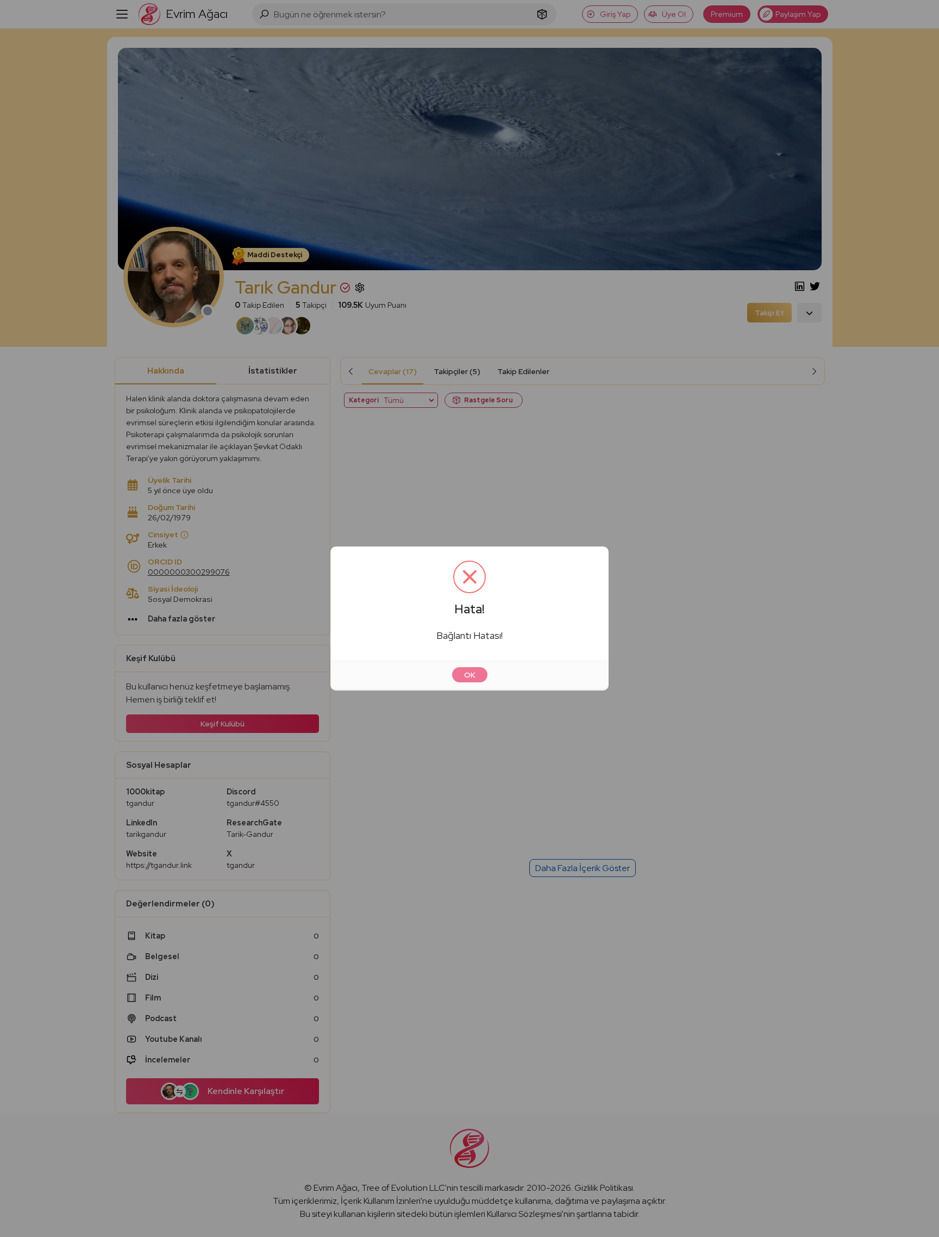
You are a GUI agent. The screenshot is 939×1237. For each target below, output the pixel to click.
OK (469, 675)
